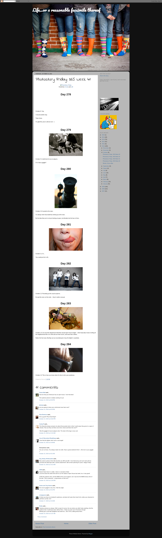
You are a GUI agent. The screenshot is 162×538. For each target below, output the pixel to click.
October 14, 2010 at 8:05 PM (47, 400)
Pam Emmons (43, 414)
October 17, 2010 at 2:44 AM (47, 501)
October (105, 152)
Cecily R (41, 424)
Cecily (66, 87)
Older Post (92, 523)
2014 (103, 137)
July (104, 170)
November (106, 150)
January (105, 183)
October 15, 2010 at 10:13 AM (47, 464)
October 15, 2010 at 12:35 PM (47, 480)
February (105, 181)
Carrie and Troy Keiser (45, 485)
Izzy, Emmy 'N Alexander (46, 458)
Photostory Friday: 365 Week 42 (111, 156)
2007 (103, 191)
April (104, 177)
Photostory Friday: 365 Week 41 (111, 158)
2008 (103, 188)
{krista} (41, 405)
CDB (40, 469)
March (105, 179)
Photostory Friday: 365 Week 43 (111, 154)
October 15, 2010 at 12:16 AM (47, 433)
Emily (40, 506)
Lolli (72, 87)
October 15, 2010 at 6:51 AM (47, 453)
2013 (103, 139)
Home (66, 523)
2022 (103, 135)
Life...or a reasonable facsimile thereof (66, 10)
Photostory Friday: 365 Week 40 (111, 161)
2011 (103, 143)
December (106, 148)
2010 (103, 146)
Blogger (91, 533)
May (104, 175)
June (104, 172)
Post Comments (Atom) (49, 527)
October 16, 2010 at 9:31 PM (47, 490)
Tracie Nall (42, 392)
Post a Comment (42, 516)
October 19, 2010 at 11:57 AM (47, 513)
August (105, 168)
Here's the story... (104, 75)
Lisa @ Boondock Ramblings (47, 438)
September (106, 166)
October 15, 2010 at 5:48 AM (47, 442)
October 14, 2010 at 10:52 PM (47, 419)
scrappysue (42, 495)
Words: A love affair (108, 163)
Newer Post (39, 523)
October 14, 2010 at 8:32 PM (47, 409)
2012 (103, 141)
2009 (103, 186)
